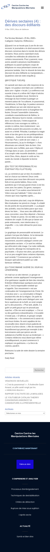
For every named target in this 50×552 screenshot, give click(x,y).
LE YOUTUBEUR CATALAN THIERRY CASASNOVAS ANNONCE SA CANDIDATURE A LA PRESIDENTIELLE (23, 400)
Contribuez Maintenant (25, 448)
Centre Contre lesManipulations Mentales (25, 435)
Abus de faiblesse (22, 29)
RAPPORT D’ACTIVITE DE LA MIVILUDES (24, 394)
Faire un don (25, 464)
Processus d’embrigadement (25, 489)
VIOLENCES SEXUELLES (16, 381)
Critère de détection (25, 502)
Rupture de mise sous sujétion (25, 508)
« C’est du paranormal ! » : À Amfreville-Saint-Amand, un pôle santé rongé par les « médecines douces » (24, 387)
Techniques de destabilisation (25, 495)
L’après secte (25, 514)
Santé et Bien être (25, 536)
